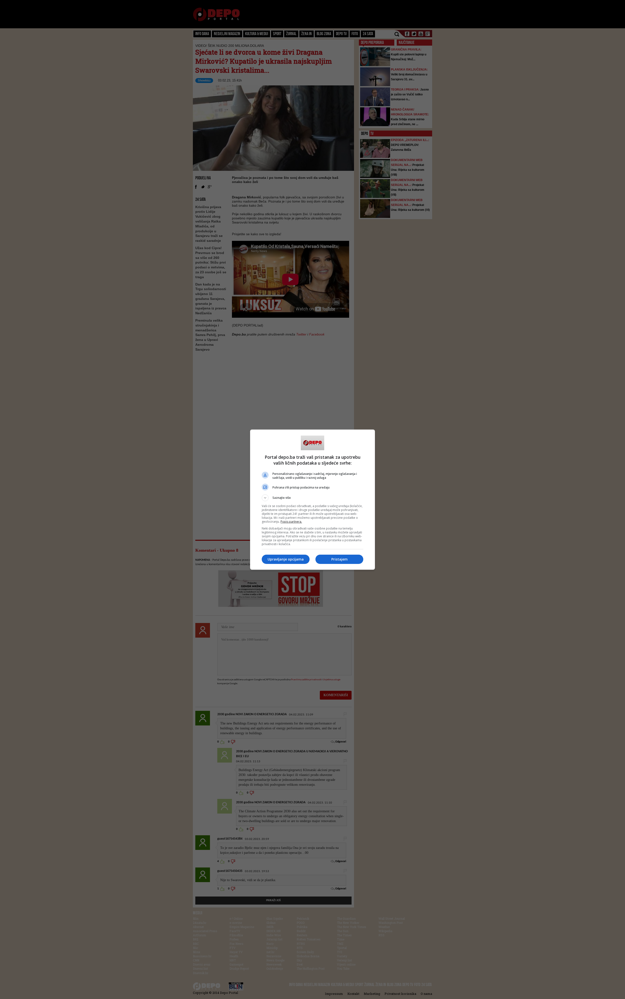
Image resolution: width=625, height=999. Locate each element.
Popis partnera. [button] (291, 522)
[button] (312, 497)
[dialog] (312, 499)
